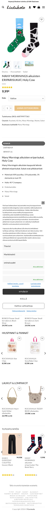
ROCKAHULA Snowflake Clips (31, 360)
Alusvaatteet (15, 72)
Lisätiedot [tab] (8, 148)
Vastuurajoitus (31, 311)
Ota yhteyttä (31, 498)
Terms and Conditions (24, 505)
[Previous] (6, 37)
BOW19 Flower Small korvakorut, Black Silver (10, 320)
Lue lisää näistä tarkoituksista (36, 285)
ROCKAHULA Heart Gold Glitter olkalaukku (10, 411)
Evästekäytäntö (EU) (23, 499)
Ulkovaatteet (36, 494)
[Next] (41, 37)
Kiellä (23, 299)
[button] (43, 203)
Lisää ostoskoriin (28, 108)
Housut (24, 494)
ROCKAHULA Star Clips (9, 360)
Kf (17, 121)
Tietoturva (32, 496)
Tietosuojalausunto (18, 311)
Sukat (25, 72)
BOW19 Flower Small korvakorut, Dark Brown (33, 320)
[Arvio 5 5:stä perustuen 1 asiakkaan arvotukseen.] (23, 87)
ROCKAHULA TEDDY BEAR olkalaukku (34, 410)
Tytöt (11, 492)
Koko (4, 98)
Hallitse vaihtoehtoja (23, 306)
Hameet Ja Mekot (12, 494)
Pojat (18, 492)
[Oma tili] (30, 7)
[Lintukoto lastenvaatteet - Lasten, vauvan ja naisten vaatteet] (16, 7)
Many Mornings (28, 121)
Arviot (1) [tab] (8, 152)
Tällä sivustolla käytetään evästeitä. (23, 485)
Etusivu (5, 72)
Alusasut (34, 492)
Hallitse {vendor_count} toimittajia (15, 285)
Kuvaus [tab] (6, 143)
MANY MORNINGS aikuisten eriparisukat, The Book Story (31, 462)
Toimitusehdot (17, 498)
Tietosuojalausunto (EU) (23, 501)
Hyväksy (23, 291)
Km (20, 121)
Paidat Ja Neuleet (17, 496)
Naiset (37, 121)
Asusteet (12, 121)
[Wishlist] (34, 7)
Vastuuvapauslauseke (15, 503)
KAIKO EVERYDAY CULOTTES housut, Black (7, 461)
